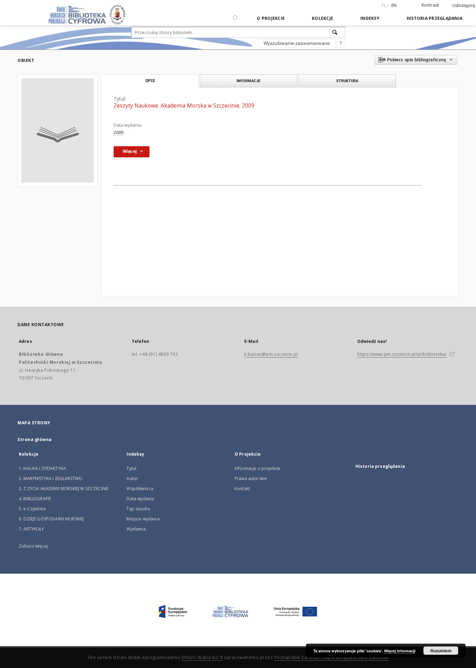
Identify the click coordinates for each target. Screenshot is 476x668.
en (394, 5)
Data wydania (140, 499)
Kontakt (242, 489)
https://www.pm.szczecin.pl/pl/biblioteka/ (402, 354)
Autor (132, 478)
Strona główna (34, 439)
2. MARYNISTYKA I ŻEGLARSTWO (50, 478)
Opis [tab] (150, 80)
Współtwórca (139, 489)
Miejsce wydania (142, 519)
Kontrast (430, 5)
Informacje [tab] (248, 80)
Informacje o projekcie (257, 468)
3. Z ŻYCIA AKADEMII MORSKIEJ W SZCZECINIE (63, 489)
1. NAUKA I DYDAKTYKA (42, 468)
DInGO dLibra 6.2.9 (202, 657)
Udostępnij (463, 5)
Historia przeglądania (434, 18)
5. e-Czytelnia (32, 509)
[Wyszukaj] (335, 32)
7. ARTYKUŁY (31, 529)
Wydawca (136, 529)
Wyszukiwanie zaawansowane (296, 43)
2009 (118, 132)
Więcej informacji (399, 650)
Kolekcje (322, 18)
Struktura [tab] (347, 80)
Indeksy (369, 18)
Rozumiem (441, 650)
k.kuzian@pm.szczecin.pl (271, 354)
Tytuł (131, 468)
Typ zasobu (138, 509)
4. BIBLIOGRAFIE (35, 499)
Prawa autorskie (251, 478)
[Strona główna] (235, 14)
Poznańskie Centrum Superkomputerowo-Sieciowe (331, 657)
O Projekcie (271, 18)
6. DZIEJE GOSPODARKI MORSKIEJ (51, 519)
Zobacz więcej (33, 546)
